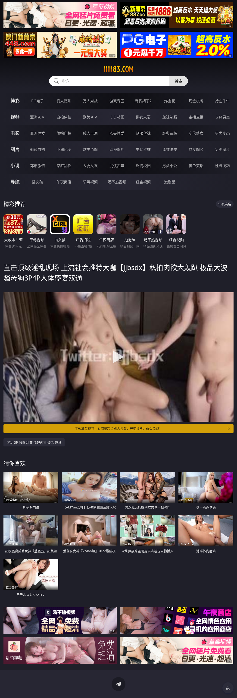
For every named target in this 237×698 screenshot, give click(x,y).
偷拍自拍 (63, 133)
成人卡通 (90, 133)
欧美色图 (90, 149)
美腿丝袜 (143, 149)
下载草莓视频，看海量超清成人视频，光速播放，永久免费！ (118, 428)
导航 (15, 182)
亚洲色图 (63, 149)
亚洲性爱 (37, 133)
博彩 (15, 101)
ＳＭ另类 (222, 117)
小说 (15, 165)
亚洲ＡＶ (37, 117)
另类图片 (222, 149)
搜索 (178, 81)
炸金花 (169, 100)
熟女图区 (196, 149)
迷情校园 (143, 165)
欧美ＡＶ (90, 117)
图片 (15, 149)
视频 (15, 117)
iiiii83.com (118, 69)
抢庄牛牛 (222, 100)
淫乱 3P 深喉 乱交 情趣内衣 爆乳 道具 (34, 442)
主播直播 (196, 117)
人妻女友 (90, 165)
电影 (15, 133)
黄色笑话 (196, 165)
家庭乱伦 (63, 165)
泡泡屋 (169, 181)
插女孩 (37, 181)
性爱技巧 (222, 165)
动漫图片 (116, 149)
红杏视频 (143, 181)
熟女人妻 (143, 117)
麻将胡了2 (143, 100)
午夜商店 (63, 181)
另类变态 (222, 133)
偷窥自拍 (37, 149)
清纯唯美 (169, 149)
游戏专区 (116, 100)
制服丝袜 (143, 133)
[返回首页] (228, 687)
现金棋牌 (196, 100)
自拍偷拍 (63, 117)
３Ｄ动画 (116, 117)
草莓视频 (90, 181)
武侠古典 (116, 165)
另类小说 (169, 165)
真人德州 (63, 100)
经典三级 (169, 133)
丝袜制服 (169, 117)
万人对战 (90, 100)
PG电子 (37, 100)
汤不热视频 (117, 181)
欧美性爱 (116, 133)
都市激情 (37, 165)
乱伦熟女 (196, 133)
